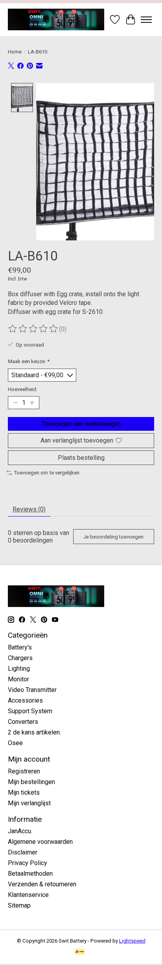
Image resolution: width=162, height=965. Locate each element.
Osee (15, 743)
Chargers (20, 658)
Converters (23, 721)
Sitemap (19, 905)
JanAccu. (20, 831)
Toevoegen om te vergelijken (46, 473)
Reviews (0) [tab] (29, 509)
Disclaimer (22, 852)
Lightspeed (132, 941)
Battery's (20, 647)
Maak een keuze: (29, 361)
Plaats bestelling (81, 457)
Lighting (19, 668)
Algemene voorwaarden (40, 841)
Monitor (18, 679)
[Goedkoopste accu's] (56, 19)
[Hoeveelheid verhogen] (32, 403)
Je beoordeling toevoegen (113, 537)
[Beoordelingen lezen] (33, 329)
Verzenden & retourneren (42, 884)
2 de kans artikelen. (34, 732)
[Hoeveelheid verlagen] (15, 403)
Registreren (24, 771)
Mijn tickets (24, 792)
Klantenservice (28, 895)
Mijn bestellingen (31, 782)
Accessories (25, 700)
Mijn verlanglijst (29, 803)
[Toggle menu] (146, 20)
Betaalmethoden (30, 873)
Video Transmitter (32, 690)
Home (15, 52)
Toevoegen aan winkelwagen (81, 424)
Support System (30, 711)
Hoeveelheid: (22, 389)
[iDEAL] (80, 952)
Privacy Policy (27, 863)
